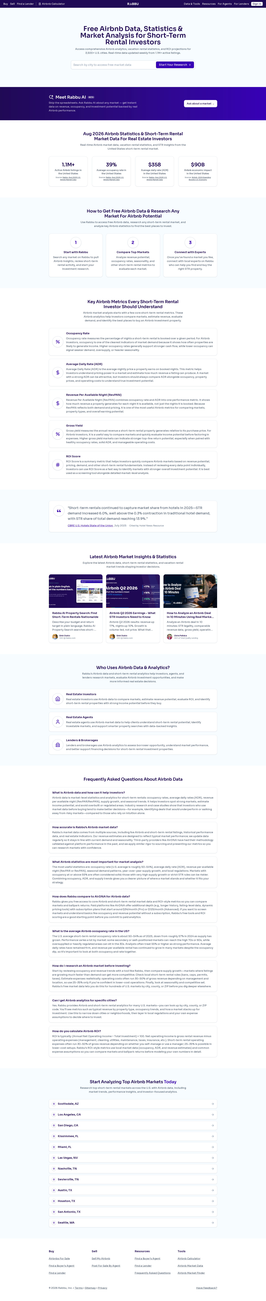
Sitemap (90, 1288)
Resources (209, 3)
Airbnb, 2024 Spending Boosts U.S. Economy (200, 178)
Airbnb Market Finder (191, 1273)
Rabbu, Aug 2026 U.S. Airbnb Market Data (70, 178)
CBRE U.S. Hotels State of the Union (90, 525)
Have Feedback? (206, 1288)
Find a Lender (25, 3)
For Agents (225, 3)
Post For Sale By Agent (106, 1265)
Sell (12, 3)
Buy (5, 3)
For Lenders (241, 3)
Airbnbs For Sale (59, 1258)
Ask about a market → (200, 103)
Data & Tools (192, 3)
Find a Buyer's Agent (61, 1265)
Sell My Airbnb (101, 1258)
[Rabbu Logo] (133, 4)
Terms (79, 1288)
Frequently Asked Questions (153, 1273)
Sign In (257, 3)
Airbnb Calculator (53, 3)
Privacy (102, 1288)
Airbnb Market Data (190, 1265)
